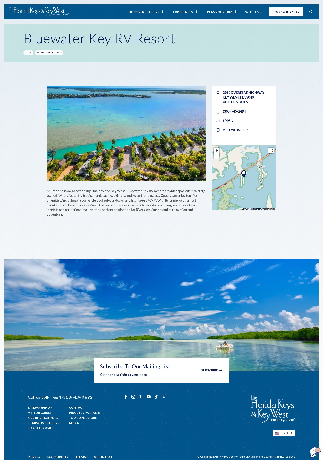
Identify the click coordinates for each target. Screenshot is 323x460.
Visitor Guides (40, 412)
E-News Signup (40, 407)
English (285, 433)
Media (74, 423)
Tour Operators (83, 417)
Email (228, 120)
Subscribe (209, 370)
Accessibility (57, 457)
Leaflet (245, 209)
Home (28, 52)
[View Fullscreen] (271, 150)
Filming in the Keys (43, 423)
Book (286, 12)
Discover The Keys (144, 12)
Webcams (253, 12)
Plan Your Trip (219, 12)
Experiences (183, 12)
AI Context (103, 457)
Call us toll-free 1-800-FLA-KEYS (60, 397)
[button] (244, 174)
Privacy (34, 457)
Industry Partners (85, 412)
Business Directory (49, 52)
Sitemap (81, 457)
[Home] (39, 11)
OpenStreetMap (257, 209)
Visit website (233, 129)
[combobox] (284, 433)
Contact (76, 407)
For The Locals (40, 428)
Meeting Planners (43, 417)
